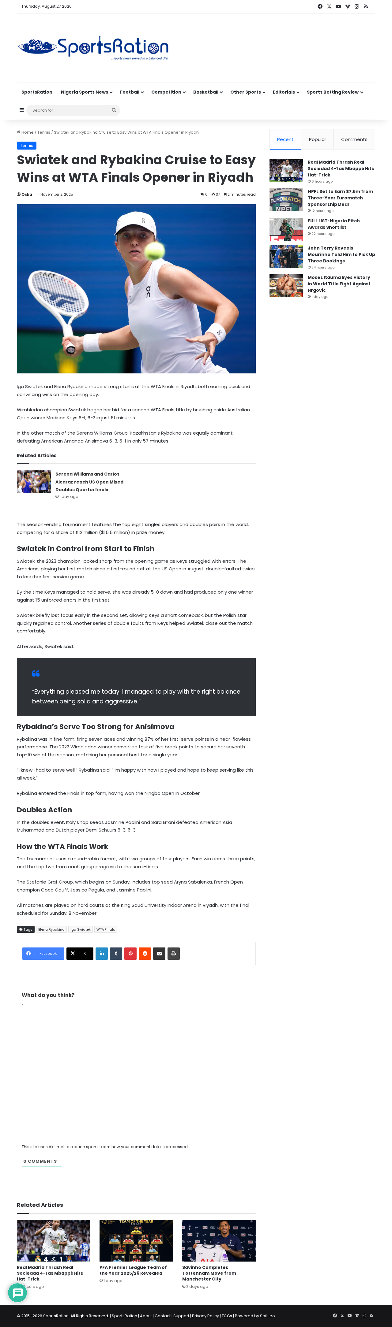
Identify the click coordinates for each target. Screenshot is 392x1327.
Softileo (267, 1316)
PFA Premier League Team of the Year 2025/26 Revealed (133, 1270)
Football (129, 92)
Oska (26, 194)
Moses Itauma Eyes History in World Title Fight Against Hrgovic (339, 283)
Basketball (205, 92)
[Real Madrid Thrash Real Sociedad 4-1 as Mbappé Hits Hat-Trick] (53, 1240)
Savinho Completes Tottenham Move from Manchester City (209, 1273)
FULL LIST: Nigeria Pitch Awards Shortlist (334, 224)
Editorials (284, 92)
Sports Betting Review (333, 92)
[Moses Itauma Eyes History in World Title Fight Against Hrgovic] (286, 285)
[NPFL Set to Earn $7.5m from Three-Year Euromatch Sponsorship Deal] (286, 199)
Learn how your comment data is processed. (144, 1147)
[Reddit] (145, 953)
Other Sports (245, 92)
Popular (317, 139)
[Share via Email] (159, 953)
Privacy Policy (205, 1316)
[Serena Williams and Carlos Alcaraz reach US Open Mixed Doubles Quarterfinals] (34, 481)
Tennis (43, 132)
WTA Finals (105, 929)
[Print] (174, 953)
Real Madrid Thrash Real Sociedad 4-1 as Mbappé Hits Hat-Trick (50, 1273)
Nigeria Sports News (84, 92)
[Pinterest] (130, 953)
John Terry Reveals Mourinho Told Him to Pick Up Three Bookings (341, 254)
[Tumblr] (116, 953)
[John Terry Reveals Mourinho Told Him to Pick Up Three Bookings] (286, 256)
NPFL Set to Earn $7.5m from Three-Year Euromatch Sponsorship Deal (340, 197)
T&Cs (227, 1316)
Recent (285, 139)
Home (27, 132)
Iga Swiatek (80, 929)
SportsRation (36, 92)
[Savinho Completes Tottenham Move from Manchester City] (219, 1240)
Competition (166, 92)
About (146, 1316)
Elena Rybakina (51, 929)
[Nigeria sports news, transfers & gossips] (93, 48)
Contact (163, 1316)
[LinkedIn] (102, 953)
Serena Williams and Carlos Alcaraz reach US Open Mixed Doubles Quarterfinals (89, 482)
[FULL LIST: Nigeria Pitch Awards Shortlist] (286, 229)
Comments (354, 139)
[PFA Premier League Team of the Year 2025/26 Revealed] (136, 1240)
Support (181, 1316)
